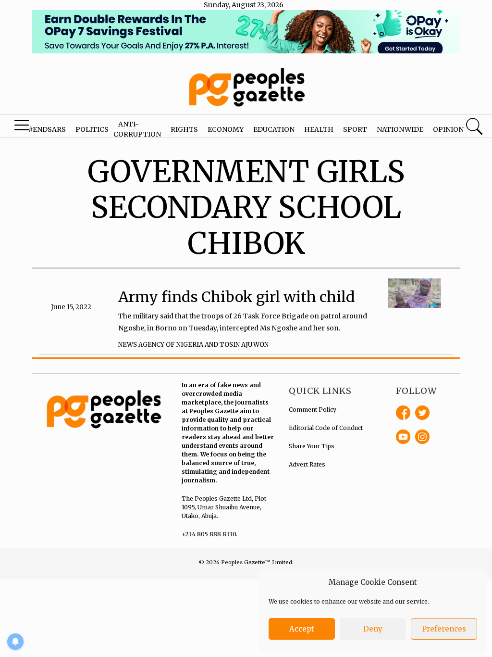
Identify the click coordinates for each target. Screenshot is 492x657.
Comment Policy (312, 409)
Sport (355, 129)
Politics (92, 129)
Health (318, 129)
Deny (372, 628)
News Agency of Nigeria (160, 345)
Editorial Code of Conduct (326, 427)
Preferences (444, 628)
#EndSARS (47, 129)
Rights (184, 129)
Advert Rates (307, 464)
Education (274, 129)
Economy (226, 129)
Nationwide (400, 129)
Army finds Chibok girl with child (236, 297)
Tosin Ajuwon (244, 345)
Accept (301, 628)
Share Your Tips (311, 446)
